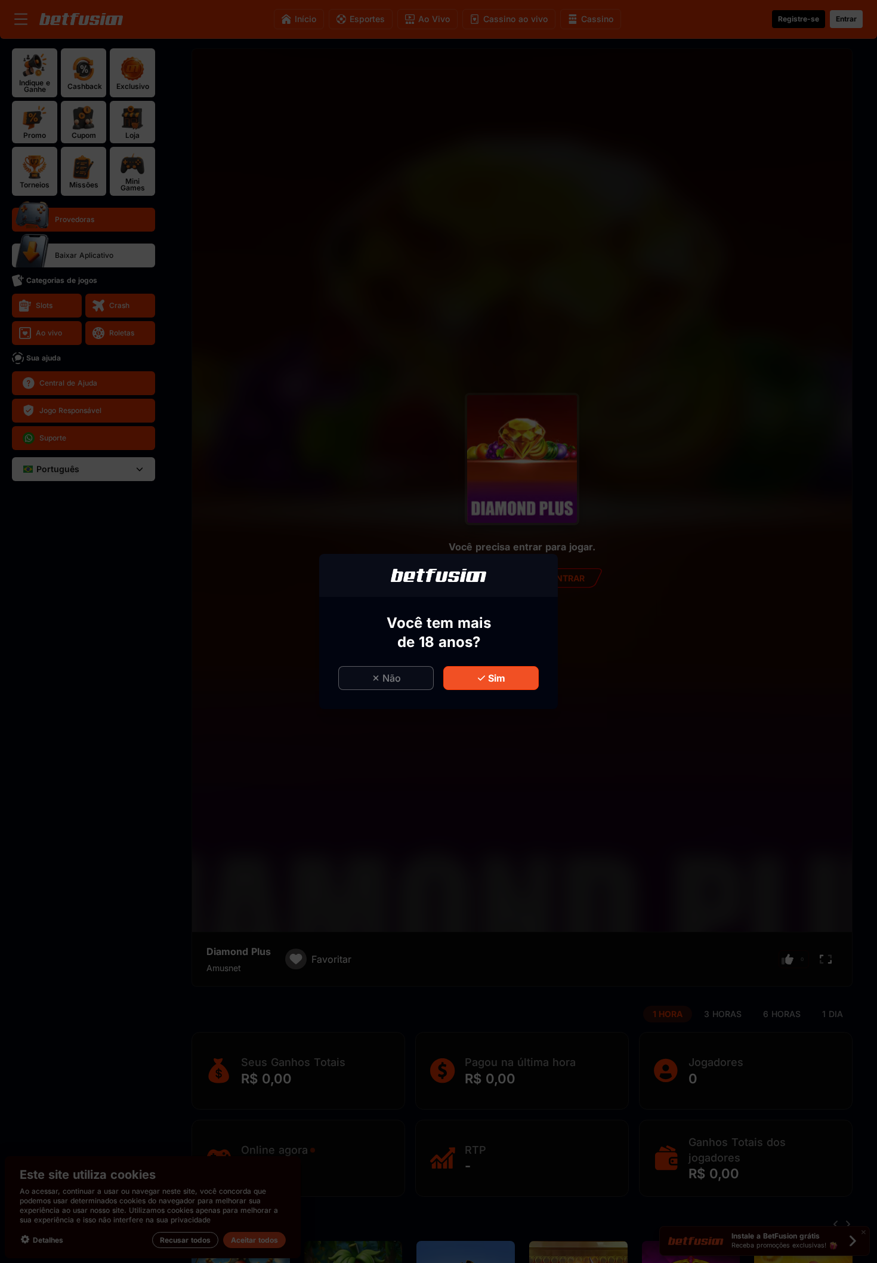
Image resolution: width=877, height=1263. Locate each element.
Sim (496, 678)
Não (391, 678)
